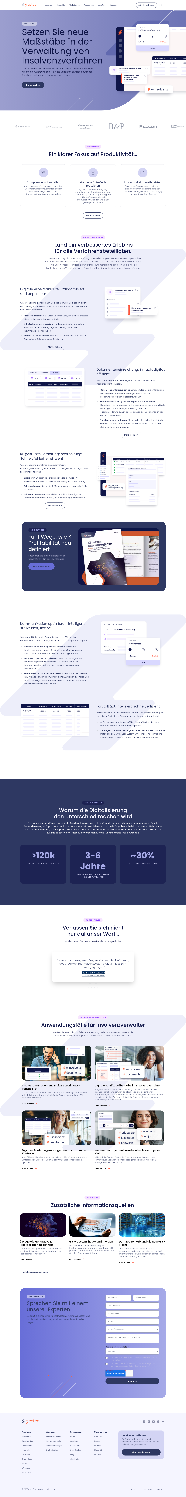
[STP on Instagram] (158, 1421)
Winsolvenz (26, 1472)
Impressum (148, 1489)
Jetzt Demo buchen (146, 5)
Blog (72, 1454)
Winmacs (26, 1468)
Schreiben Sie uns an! (141, 1452)
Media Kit (98, 1450)
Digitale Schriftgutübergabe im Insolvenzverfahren (128, 1085)
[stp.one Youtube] (163, 1421)
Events (73, 1436)
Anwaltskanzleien (53, 1436)
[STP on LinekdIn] (153, 1421)
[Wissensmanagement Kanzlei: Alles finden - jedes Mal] (129, 1127)
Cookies (160, 1489)
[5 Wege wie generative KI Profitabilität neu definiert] (43, 1225)
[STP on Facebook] (144, 1421)
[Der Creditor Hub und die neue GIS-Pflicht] (142, 1225)
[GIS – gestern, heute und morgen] (92, 1225)
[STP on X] (149, 1421)
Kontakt (97, 1454)
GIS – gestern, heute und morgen (91, 1241)
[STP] (30, 5)
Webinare (74, 1441)
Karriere (97, 1445)
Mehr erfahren (55, 347)
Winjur (24, 1463)
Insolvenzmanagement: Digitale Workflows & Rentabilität (51, 1087)
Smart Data (27, 1459)
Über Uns (98, 1436)
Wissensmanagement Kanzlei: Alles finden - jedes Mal (127, 1151)
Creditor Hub (27, 1441)
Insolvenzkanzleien (54, 1441)
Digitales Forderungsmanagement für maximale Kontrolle (54, 1151)
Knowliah (25, 1450)
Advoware (26, 1436)
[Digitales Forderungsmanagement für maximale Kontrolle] (56, 1127)
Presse (97, 1441)
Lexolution (26, 1454)
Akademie (74, 1459)
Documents (27, 1445)
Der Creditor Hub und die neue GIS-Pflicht (142, 1243)
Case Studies (75, 1450)
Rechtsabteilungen (54, 1445)
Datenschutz (134, 1489)
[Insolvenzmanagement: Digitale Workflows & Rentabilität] (56, 1063)
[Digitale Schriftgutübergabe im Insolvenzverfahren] (129, 1063)
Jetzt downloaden (41, 566)
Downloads (75, 1445)
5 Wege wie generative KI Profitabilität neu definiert (36, 1243)
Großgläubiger (52, 1450)
